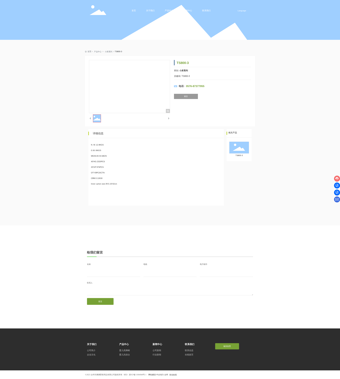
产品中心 (97, 52)
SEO (126, 375)
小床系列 (108, 52)
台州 (166, 375)
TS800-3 (239, 155)
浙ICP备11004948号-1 (137, 375)
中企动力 (160, 375)
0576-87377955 (195, 86)
